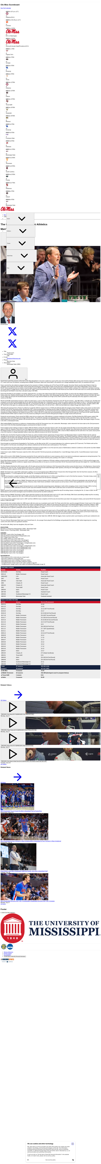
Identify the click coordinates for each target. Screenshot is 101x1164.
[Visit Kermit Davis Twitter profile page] (12, 336)
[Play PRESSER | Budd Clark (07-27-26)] (13, 738)
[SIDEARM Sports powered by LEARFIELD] (7, 962)
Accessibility (7, 955)
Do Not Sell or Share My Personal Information (14, 956)
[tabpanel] (50, 531)
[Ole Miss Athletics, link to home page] (7, 210)
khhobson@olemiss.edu (14, 358)
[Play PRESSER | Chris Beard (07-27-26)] (13, 707)
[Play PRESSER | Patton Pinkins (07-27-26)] (13, 723)
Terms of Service (8, 952)
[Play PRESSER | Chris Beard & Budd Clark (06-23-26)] (13, 754)
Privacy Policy (8, 953)
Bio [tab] (26, 379)
